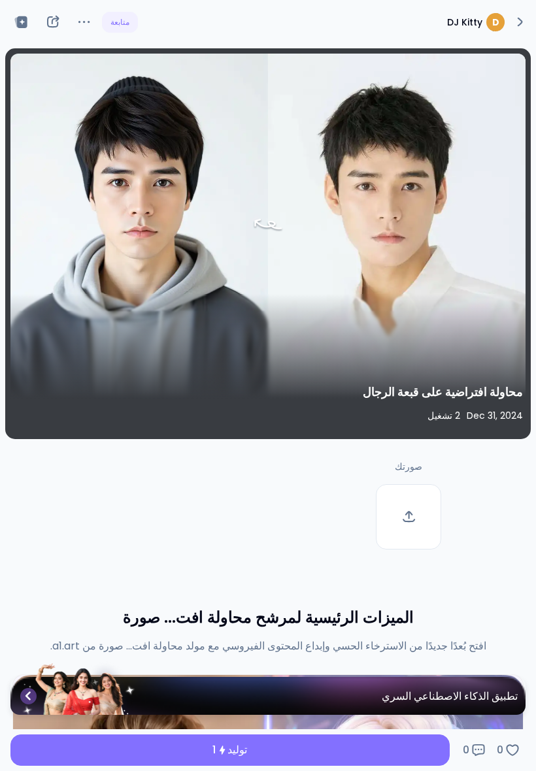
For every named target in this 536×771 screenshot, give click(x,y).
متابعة (119, 21)
